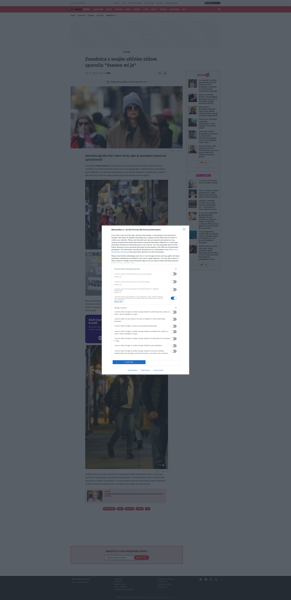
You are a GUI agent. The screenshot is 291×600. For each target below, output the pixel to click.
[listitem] (145, 269)
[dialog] (145, 300)
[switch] (174, 273)
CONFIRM (129, 362)
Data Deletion (133, 370)
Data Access (145, 370)
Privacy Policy (158, 370)
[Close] (185, 230)
